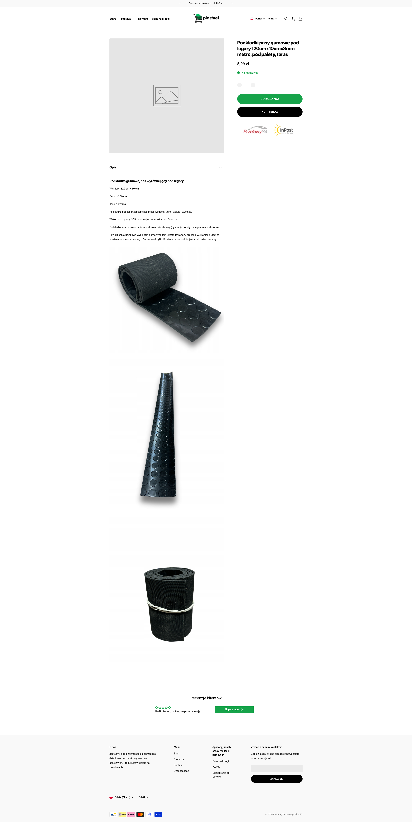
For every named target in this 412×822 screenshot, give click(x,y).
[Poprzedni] (180, 3)
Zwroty (216, 767)
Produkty (179, 759)
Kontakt (178, 765)
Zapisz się (276, 779)
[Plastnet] (206, 19)
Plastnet (277, 814)
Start (176, 753)
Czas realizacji (182, 770)
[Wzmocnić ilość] (253, 85)
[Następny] (232, 3)
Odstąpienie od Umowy (220, 774)
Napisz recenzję (234, 709)
